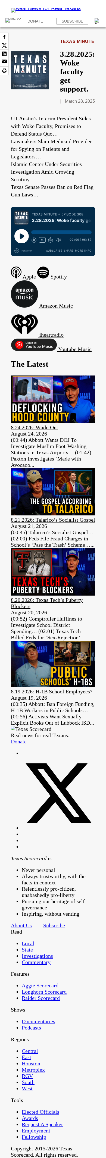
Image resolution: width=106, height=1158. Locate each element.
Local (28, 943)
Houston (31, 1063)
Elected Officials (40, 1112)
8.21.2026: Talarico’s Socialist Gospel (53, 520)
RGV (27, 1076)
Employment (36, 1131)
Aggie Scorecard (40, 985)
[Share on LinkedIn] (4, 54)
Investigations (37, 956)
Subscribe (72, 21)
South (28, 1082)
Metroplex (33, 1070)
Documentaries (38, 1021)
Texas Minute (77, 41)
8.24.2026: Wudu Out (34, 427)
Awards (30, 1118)
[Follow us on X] (58, 828)
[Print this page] (4, 71)
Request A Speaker (42, 1124)
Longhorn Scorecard (44, 992)
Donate (35, 21)
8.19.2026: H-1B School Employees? (51, 691)
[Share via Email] (4, 62)
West (27, 1088)
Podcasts (31, 1028)
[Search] (98, 21)
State (27, 950)
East (26, 1057)
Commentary (36, 962)
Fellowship (34, 1137)
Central (30, 1051)
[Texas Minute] (30, 87)
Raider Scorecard (41, 998)
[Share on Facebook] (4, 37)
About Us (21, 925)
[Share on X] (4, 45)
